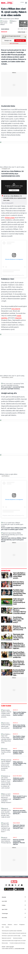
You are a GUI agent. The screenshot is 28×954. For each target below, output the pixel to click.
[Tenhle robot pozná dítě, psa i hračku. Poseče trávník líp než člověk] (6, 602)
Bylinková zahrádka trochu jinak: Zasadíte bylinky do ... (20, 812)
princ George (15, 308)
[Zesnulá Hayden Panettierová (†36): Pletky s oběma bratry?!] (6, 619)
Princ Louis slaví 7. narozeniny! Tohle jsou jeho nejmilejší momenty (12, 387)
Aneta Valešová (5, 29)
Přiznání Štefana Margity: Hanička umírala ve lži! (18, 752)
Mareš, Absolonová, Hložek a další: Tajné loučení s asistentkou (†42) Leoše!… (19, 663)
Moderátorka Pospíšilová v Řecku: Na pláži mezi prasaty (19, 627)
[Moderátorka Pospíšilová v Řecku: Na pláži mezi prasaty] (6, 628)
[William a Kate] (14, 23)
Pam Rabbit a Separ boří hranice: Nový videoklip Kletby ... (19, 737)
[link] (6, 885)
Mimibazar (16, 794)
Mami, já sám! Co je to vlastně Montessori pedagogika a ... (20, 797)
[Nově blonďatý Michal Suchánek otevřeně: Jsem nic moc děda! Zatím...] (6, 672)
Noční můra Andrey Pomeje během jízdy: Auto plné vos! (18, 583)
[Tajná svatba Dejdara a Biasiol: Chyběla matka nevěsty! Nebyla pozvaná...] (6, 575)
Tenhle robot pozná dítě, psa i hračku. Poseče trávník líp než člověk (19, 601)
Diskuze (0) (4, 31)
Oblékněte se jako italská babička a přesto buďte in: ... (18, 779)
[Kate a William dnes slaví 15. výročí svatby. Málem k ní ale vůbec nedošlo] (9, 18)
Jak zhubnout (10, 876)
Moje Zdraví (16, 823)
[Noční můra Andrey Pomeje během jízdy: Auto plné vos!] (6, 584)
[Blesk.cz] (14, 882)
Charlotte (18, 318)
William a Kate (10, 217)
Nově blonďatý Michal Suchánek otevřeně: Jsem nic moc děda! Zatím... (19, 672)
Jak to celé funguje (14, 43)
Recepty (24, 876)
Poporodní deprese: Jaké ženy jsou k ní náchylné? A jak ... (19, 826)
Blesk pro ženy (17, 776)
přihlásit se (22, 2)
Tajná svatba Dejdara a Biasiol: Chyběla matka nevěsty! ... (19, 713)
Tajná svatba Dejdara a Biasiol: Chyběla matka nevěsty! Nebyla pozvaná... (19, 575)
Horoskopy (17, 876)
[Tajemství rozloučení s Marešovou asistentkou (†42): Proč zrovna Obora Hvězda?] (6, 611)
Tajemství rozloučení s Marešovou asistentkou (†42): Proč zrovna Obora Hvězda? (19, 610)
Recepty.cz (16, 759)
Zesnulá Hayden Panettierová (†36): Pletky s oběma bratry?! (18, 619)
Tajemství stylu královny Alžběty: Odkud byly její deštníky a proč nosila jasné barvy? (13, 539)
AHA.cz (15, 748)
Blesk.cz (15, 710)
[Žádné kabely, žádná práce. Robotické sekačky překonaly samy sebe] (6, 637)
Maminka (3, 876)
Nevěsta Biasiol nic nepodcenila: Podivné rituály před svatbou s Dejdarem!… (19, 645)
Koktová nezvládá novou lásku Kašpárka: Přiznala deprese (19, 842)
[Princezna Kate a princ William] (4, 24)
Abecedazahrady (18, 808)
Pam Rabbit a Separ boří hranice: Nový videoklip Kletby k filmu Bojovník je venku (19, 592)
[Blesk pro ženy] (7, 4)
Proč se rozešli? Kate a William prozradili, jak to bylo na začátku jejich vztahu (14, 528)
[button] (9, 889)
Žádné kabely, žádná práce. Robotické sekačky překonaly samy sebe (18, 636)
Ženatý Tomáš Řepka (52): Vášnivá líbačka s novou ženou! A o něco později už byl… (19, 654)
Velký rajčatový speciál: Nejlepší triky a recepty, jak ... (19, 763)
